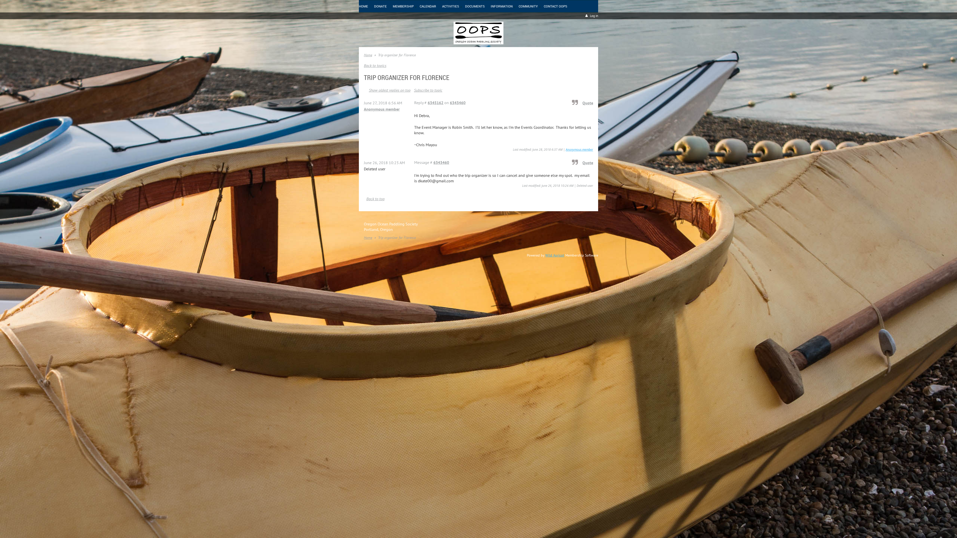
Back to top (375, 198)
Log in (594, 16)
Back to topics (375, 65)
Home (368, 55)
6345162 (435, 102)
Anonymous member (382, 109)
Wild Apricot (554, 255)
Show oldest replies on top (389, 90)
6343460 (458, 102)
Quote (587, 102)
